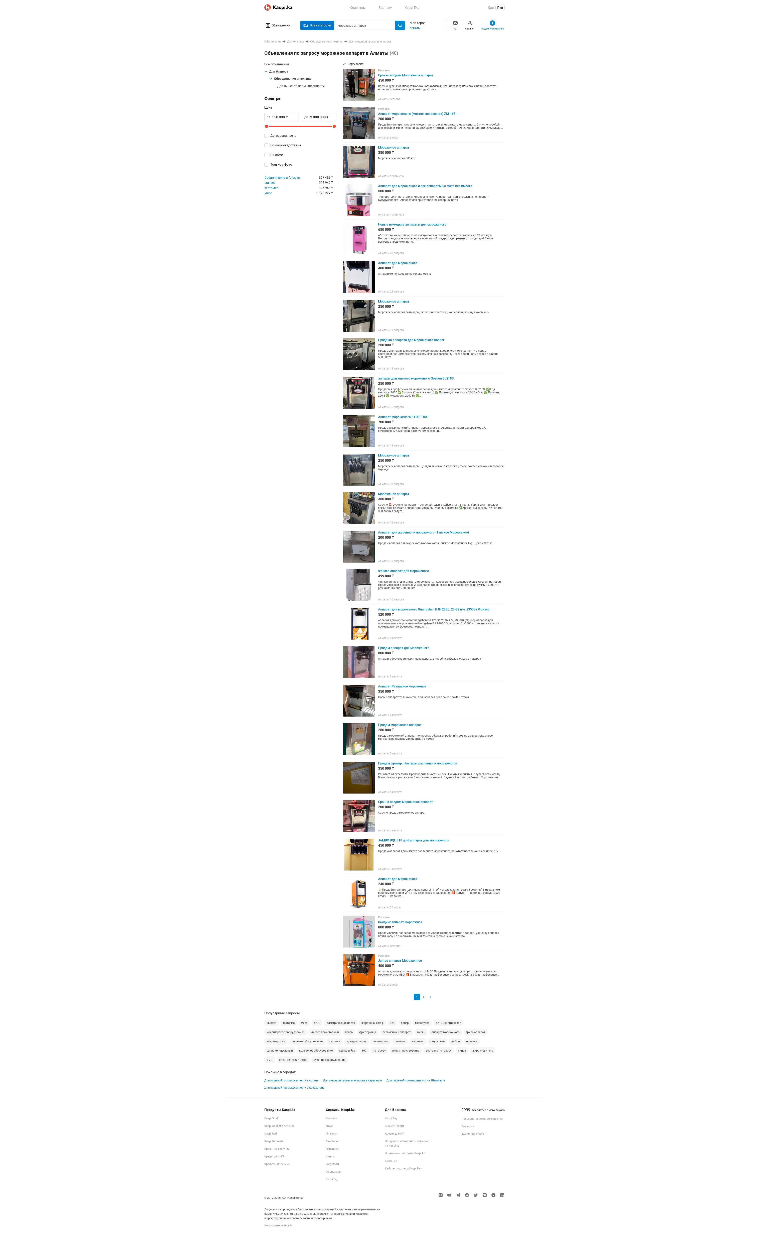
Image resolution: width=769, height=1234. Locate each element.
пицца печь (437, 1041)
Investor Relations (472, 1134)
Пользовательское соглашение (481, 1118)
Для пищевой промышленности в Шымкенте (416, 1080)
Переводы (332, 1148)
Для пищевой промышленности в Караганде (352, 1080)
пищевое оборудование (307, 1041)
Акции (330, 1156)
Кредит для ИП (274, 1156)
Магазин (331, 1118)
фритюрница (367, 1032)
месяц (421, 1032)
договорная (380, 1041)
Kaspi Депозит (273, 1141)
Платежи (331, 1133)
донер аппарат (356, 1041)
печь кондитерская (448, 1022)
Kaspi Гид (332, 1179)
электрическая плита (341, 1022)
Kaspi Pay (391, 1118)
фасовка (334, 1041)
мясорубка (422, 1022)
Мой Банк (332, 1141)
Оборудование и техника (293, 79)
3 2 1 (270, 1059)
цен (392, 1022)
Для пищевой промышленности (301, 86)
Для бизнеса (278, 71)
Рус (500, 8)
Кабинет (470, 28)
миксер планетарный (325, 1032)
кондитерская (276, 1041)
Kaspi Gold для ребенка (279, 1126)
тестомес (271, 188)
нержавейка (347, 1050)
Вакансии (467, 1126)
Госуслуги (332, 1164)
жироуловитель (482, 1050)
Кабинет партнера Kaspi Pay (403, 1168)
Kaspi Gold (271, 1118)
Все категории (320, 25)
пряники (471, 1041)
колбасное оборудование (316, 1050)
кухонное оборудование (329, 1059)
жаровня (418, 1041)
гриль (349, 1032)
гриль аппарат (475, 1032)
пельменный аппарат (396, 1032)
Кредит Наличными (277, 1164)
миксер (270, 183)
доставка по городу (439, 1050)
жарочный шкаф (372, 1022)
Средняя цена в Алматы (283, 177)
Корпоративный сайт (278, 1225)
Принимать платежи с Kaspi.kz (405, 1153)
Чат (455, 28)
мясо (268, 193)
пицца (462, 1050)
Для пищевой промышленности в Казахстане (294, 1087)
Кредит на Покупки (277, 1148)
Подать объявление (492, 28)
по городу (379, 1050)
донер (405, 1022)
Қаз (491, 8)
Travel (329, 1126)
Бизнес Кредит (394, 1126)
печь (317, 1022)
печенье (400, 1041)
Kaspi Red (270, 1133)
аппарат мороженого (446, 1032)
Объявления (281, 25)
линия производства (405, 1050)
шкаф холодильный (280, 1050)
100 (364, 1050)
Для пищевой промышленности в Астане (291, 1080)
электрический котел (293, 1059)
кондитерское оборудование (285, 1032)
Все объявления (276, 64)
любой (455, 1041)
